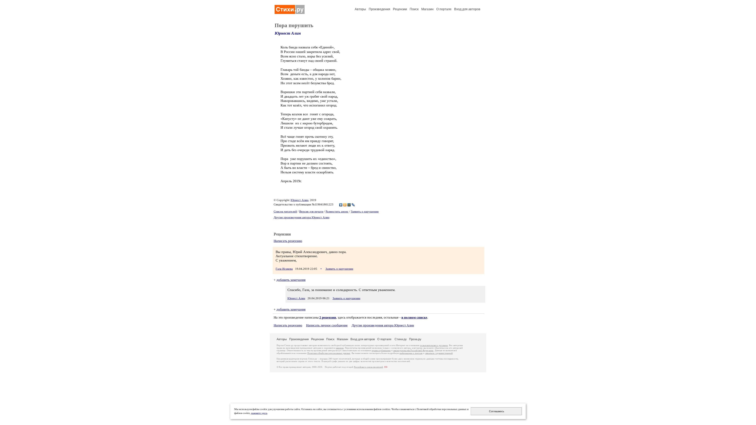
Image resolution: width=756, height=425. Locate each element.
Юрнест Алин (288, 33)
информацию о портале (410, 353)
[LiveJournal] (353, 204)
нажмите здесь (259, 413)
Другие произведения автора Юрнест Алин (301, 217)
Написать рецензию (288, 241)
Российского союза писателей (368, 367)
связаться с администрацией (439, 353)
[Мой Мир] (349, 204)
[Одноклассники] (345, 204)
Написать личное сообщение (327, 325)
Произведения (379, 9)
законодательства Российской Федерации (413, 350)
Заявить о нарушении (365, 211)
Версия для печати (311, 211)
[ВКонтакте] (341, 204)
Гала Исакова (284, 268)
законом (340, 348)
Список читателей (285, 211)
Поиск (414, 9)
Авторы (360, 9)
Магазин (427, 9)
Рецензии (400, 9)
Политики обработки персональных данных (328, 353)
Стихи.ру (401, 339)
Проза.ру (415, 339)
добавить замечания (291, 280)
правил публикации (381, 350)
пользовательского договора (434, 345)
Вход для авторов (467, 9)
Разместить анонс (337, 211)
